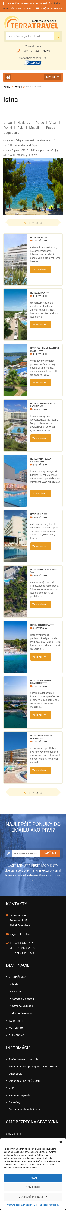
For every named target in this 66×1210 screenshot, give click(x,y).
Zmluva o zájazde (19, 1095)
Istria (15, 984)
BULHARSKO (16, 1035)
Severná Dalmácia (23, 998)
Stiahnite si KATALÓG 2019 (24, 1080)
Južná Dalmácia (22, 1013)
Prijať (33, 1177)
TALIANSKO (16, 1021)
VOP (11, 1088)
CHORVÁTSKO (17, 977)
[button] (60, 1142)
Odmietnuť (33, 1187)
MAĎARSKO (16, 1028)
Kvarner (17, 991)
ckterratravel (23, 8)
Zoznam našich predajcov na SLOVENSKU (34, 1066)
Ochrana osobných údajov (19, 1205)
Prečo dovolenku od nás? (24, 1059)
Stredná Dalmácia (22, 1006)
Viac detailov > (39, 269)
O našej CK (15, 1073)
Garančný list (17, 1102)
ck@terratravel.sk (51, 8)
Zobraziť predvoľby (33, 1196)
